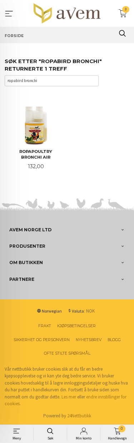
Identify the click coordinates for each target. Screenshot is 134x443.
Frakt (44, 326)
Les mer (68, 397)
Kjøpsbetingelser (76, 326)
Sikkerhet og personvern (42, 340)
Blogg (114, 340)
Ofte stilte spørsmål (67, 353)
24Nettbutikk (79, 416)
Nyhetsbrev (88, 340)
